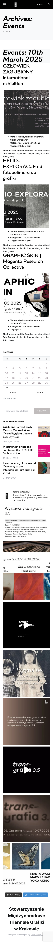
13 (26, 373)
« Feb (13, 392)
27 (26, 383)
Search (42, 411)
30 (46, 383)
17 (6, 378)
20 (26, 378)
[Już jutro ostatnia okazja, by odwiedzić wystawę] (26, 625)
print (29, 146)
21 (33, 378)
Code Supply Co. (38, 934)
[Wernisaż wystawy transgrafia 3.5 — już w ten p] (26, 770)
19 (20, 378)
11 (13, 373)
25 (13, 383)
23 (46, 378)
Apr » (40, 392)
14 (33, 373)
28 (33, 383)
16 (46, 373)
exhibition (21, 146)
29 (39, 383)
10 (6, 373)
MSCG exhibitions (31, 143)
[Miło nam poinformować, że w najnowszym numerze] (26, 528)
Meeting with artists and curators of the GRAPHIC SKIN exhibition (18, 450)
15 (39, 373)
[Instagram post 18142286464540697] (26, 721)
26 (19, 383)
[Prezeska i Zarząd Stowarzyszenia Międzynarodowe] (26, 576)
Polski (40, 4)
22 (39, 378)
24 (6, 383)
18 (13, 378)
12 (20, 373)
